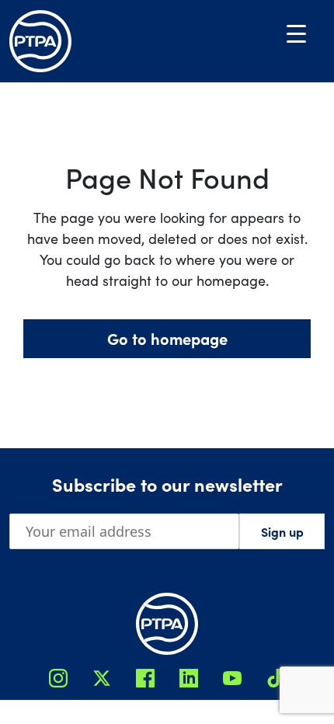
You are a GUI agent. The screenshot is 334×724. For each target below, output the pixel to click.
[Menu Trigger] (296, 33)
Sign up (282, 531)
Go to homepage (167, 338)
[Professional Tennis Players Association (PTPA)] (40, 41)
